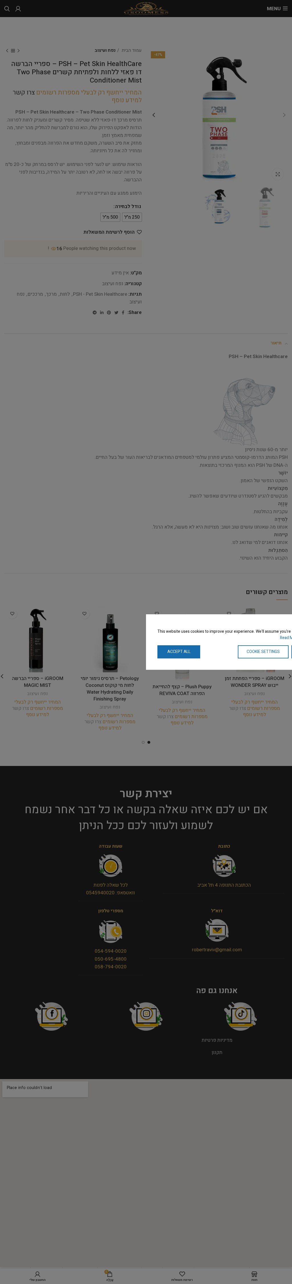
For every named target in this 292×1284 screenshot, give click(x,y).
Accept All (178, 652)
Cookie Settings (263, 652)
